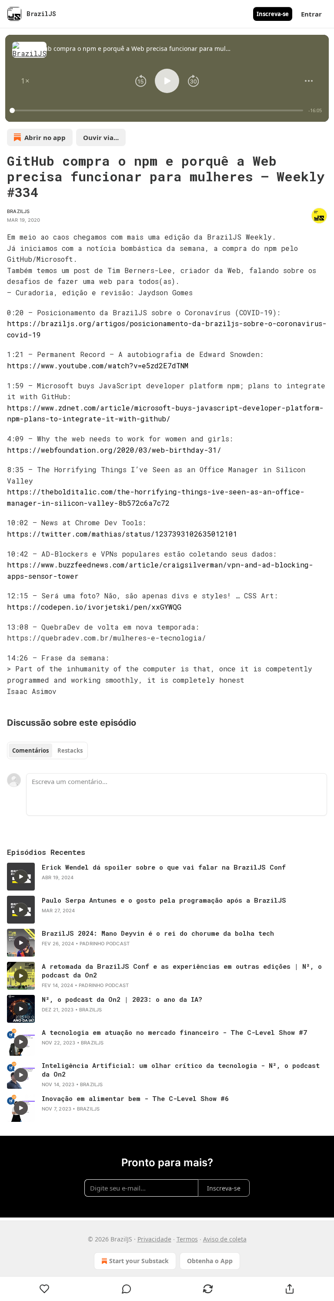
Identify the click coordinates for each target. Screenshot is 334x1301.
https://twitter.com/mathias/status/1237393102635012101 (122, 533)
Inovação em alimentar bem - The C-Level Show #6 (135, 1098)
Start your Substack (139, 1261)
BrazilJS (18, 211)
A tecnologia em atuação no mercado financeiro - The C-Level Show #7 (174, 1032)
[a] (21, 877)
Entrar (311, 14)
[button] (25, 81)
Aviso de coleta (225, 1239)
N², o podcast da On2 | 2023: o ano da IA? (122, 999)
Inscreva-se (273, 14)
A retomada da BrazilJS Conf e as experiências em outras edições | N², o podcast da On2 (182, 970)
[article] (167, 877)
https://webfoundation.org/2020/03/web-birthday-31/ (114, 449)
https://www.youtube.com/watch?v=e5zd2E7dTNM (97, 365)
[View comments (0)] (126, 1289)
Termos (187, 1239)
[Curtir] (44, 1289)
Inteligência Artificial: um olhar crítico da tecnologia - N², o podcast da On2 (181, 1069)
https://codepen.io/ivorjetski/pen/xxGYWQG (94, 606)
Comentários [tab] (30, 750)
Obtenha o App (210, 1261)
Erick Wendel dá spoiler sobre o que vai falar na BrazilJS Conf (164, 867)
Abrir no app (45, 137)
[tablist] (47, 750)
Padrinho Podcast (105, 944)
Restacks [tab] (70, 750)
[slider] (157, 110)
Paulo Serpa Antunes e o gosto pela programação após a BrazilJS (164, 900)
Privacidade (154, 1239)
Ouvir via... (101, 137)
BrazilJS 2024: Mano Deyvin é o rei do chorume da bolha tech (158, 933)
